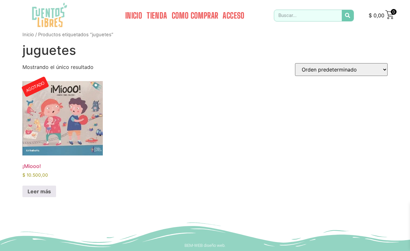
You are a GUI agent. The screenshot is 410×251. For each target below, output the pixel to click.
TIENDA (157, 15)
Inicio (28, 35)
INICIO (133, 15)
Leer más (39, 191)
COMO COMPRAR (195, 15)
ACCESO (233, 15)
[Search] (348, 15)
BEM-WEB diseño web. (205, 245)
